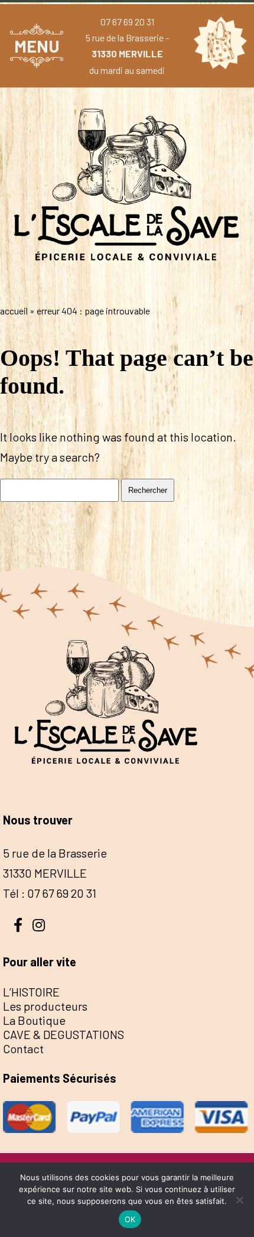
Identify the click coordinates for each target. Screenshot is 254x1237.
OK (130, 1219)
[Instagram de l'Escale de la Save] (38, 924)
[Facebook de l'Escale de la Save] (18, 924)
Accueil (14, 310)
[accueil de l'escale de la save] (127, 286)
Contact (23, 1048)
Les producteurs (45, 1006)
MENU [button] (37, 45)
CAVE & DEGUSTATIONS (63, 1034)
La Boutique (34, 1020)
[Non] (239, 1200)
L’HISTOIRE (31, 992)
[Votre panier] (217, 45)
